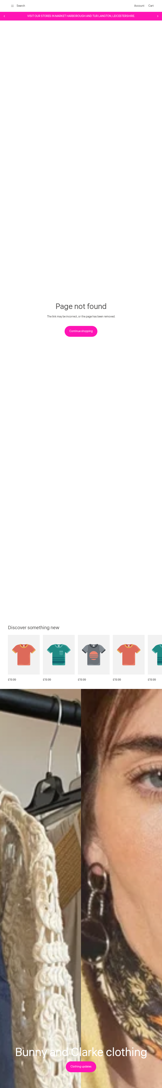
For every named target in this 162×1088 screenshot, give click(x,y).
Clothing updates (81, 1067)
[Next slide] (157, 16)
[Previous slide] (4, 16)
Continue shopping (81, 331)
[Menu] (12, 5)
